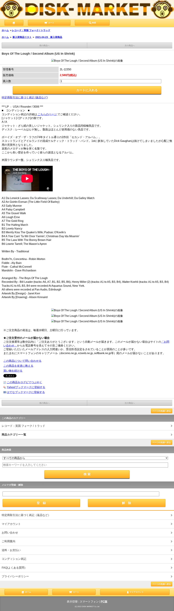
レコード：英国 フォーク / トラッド (31, 30)
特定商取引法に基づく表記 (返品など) (25, 97)
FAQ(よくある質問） (14, 567)
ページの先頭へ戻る (161, 411)
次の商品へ (130, 45)
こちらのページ (47, 114)
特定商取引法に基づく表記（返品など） (26, 515)
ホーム (5, 30)
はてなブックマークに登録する (26, 392)
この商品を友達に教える (18, 365)
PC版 (104, 601)
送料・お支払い (11, 550)
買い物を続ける (12, 370)
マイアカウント (11, 523)
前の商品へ (44, 45)
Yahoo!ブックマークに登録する (26, 387)
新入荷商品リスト (22, 37)
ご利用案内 (8, 541)
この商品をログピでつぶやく (24, 382)
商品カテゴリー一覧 (14, 434)
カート (51, 23)
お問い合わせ (10, 532)
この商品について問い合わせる (22, 360)
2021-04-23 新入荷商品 (48, 37)
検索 (94, 23)
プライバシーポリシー (15, 576)
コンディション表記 (14, 558)
